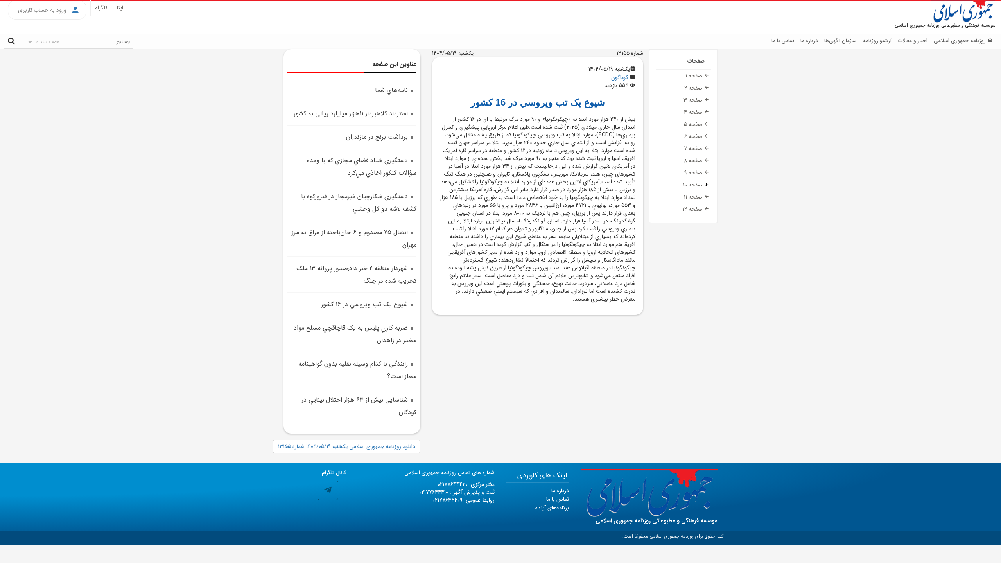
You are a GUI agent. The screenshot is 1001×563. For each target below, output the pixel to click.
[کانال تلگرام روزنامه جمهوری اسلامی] (328, 490)
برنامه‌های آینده (552, 508)
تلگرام (101, 8)
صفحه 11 (694, 197)
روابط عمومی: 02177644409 (463, 500)
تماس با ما (782, 40)
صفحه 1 (694, 76)
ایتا (120, 8)
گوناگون (619, 77)
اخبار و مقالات (912, 40)
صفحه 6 (694, 136)
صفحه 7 (694, 148)
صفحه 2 (694, 88)
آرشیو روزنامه (877, 40)
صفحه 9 (694, 173)
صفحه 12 (693, 209)
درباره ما (809, 40)
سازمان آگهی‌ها (840, 40)
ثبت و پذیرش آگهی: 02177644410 (457, 492)
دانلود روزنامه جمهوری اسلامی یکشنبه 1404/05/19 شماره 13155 (346, 446)
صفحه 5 (694, 124)
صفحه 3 (693, 100)
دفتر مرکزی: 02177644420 (466, 484)
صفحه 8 (694, 160)
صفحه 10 (693, 185)
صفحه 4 (694, 112)
